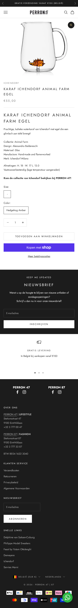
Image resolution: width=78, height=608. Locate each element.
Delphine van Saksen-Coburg (19, 537)
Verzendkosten (11, 470)
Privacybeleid (11, 482)
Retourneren (10, 476)
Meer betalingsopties (39, 256)
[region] (39, 353)
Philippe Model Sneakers (17, 543)
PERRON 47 (10, 414)
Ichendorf (11, 83)
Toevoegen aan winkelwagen (39, 236)
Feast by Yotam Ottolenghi (17, 549)
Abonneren (18, 519)
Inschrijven (39, 324)
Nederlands (53, 576)
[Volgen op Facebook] (17, 392)
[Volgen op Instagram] (24, 392)
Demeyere (9, 555)
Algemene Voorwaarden (17, 488)
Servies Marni (11, 567)
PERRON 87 (10, 434)
